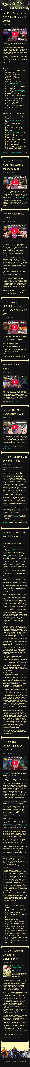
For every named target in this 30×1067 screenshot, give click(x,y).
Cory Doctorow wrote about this (14, 557)
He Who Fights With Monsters (16, 120)
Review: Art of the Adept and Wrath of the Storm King (13, 165)
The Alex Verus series (8, 446)
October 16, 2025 (9, 221)
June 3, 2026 (7, 24)
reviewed (17, 549)
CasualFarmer (15, 969)
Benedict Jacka (6, 448)
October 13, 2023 (9, 540)
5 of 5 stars (20, 970)
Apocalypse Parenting (18, 90)
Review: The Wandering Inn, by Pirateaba (12, 746)
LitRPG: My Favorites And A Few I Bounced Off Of (14, 17)
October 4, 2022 (8, 753)
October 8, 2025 (8, 317)
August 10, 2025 (8, 417)
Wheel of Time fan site (15, 401)
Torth (24, 783)
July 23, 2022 (7, 962)
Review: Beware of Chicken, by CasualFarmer (13, 955)
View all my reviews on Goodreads (11, 1037)
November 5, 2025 (9, 172)
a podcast (15, 516)
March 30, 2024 (8, 464)
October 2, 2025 (8, 372)
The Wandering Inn (12, 132)
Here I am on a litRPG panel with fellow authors (14, 152)
